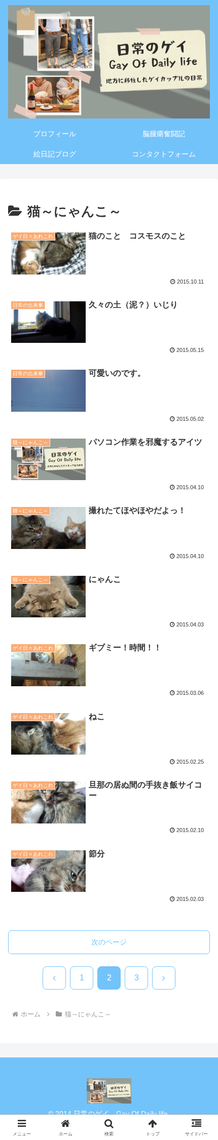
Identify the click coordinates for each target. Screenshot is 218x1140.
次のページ (109, 942)
